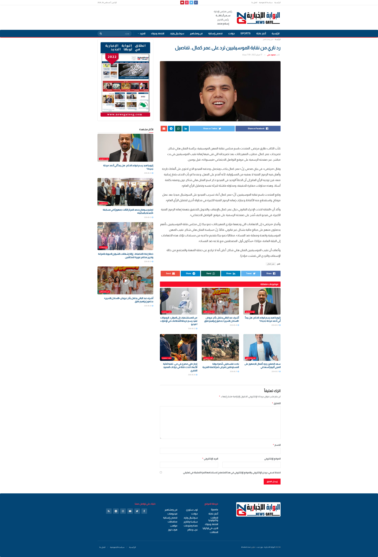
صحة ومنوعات (191, 525)
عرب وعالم (193, 529)
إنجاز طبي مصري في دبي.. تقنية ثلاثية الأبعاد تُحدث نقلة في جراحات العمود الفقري (180, 367)
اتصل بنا (254, 2)
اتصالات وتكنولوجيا (213, 518)
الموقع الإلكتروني (272, 458)
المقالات (214, 532)
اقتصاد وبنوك (157, 33)
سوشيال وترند (177, 33)
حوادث (231, 33)
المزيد (142, 33)
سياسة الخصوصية (266, 2)
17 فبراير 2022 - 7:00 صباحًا (252, 55)
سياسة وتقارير (191, 521)
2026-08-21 (275, 371)
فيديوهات (172, 513)
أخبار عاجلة (261, 33)
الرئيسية (277, 2)
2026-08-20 (192, 375)
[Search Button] (99, 33)
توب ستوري (250, 312)
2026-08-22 (192, 328)
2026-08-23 (275, 325)
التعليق (276, 403)
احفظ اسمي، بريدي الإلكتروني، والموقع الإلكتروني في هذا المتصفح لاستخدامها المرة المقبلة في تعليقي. (232, 472)
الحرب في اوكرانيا (210, 528)
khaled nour (246, 547)
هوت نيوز (172, 529)
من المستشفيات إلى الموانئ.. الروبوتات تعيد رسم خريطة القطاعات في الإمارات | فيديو (178, 321)
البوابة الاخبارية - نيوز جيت (265, 547)
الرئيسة (278, 39)
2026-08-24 (233, 325)
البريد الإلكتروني (210, 458)
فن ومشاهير (196, 33)
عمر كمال (271, 264)
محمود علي (271, 55)
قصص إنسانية (215, 33)
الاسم (277, 444)
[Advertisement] (151, 17)
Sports (246, 33)
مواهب (173, 525)
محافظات (103, 203)
